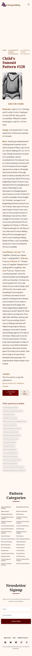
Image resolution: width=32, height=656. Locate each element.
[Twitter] (27, 642)
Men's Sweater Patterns (23, 539)
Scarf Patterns (20, 550)
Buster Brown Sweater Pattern (12, 460)
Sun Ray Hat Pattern (9, 446)
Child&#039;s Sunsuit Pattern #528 (13, 52)
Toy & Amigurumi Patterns (6, 559)
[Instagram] (21, 642)
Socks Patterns (20, 556)
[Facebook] (16, 642)
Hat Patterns (20, 536)
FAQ (14, 638)
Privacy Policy (23, 638)
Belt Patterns (20, 514)
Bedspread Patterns (6, 514)
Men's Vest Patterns (6, 542)
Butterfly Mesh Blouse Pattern (12, 435)
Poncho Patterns (6, 547)
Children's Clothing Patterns (21, 517)
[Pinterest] (5, 642)
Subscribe (16, 621)
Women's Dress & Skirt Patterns (22, 559)
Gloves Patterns (5, 536)
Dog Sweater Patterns (7, 529)
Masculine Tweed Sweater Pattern (13, 411)
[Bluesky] (11, 642)
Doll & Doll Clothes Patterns (6, 532)
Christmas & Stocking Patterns (22, 522)
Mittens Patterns (21, 542)
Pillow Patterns (20, 544)
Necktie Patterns (6, 544)
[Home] (11, 4)
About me (7, 638)
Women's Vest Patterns (23, 563)
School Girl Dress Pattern (10, 453)
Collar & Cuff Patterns (22, 526)
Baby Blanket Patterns (22, 507)
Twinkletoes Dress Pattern (10, 432)
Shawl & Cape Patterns (7, 553)
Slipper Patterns (5, 556)
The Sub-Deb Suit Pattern (10, 439)
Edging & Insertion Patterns (21, 532)
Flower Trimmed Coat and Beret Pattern (14, 421)
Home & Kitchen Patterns (8, 539)
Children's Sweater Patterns (6, 522)
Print (24, 394)
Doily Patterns (20, 529)
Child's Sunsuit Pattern (9, 425)
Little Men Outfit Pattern (10, 418)
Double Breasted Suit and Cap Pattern (14, 470)
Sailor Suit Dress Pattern (10, 463)
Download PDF (11, 393)
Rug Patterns (4, 550)
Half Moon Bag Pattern (9, 449)
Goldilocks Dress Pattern (10, 407)
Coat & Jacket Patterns (7, 526)
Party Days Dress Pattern (10, 456)
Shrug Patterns (20, 553)
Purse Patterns (20, 547)
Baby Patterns (5, 511)
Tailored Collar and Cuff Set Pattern (13, 467)
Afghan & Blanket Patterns (6, 507)
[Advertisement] (16, 26)
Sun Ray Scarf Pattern (9, 442)
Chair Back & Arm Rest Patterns (7, 517)
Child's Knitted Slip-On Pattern (12, 428)
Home (4, 50)
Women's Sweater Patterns (6, 564)
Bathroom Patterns (21, 511)
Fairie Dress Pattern (8, 414)
